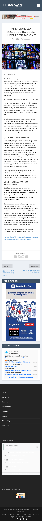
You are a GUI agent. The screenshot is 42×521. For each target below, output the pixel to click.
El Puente (10, 368)
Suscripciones (6, 407)
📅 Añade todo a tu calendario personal (21, 452)
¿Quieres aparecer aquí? (25, 377)
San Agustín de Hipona (12, 449)
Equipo (4, 416)
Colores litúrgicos (11, 366)
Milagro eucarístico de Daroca (19, 463)
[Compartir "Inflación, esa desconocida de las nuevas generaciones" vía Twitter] (19, 257)
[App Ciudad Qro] (21, 312)
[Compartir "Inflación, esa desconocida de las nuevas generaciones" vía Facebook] (15, 257)
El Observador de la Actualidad (17, 356)
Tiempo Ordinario (11, 447)
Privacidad (5, 426)
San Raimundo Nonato (16, 459)
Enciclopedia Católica (14, 364)
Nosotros (5, 411)
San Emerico (13, 466)
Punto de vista (25, 39)
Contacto (5, 402)
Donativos (5, 397)
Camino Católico (12, 360)
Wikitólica (12, 377)
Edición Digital (7, 421)
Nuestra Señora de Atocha (17, 456)
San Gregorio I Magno (16, 470)
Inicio (4, 392)
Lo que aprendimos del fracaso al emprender (20, 374)
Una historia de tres (14, 373)
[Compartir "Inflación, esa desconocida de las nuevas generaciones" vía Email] (23, 257)
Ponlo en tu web (24, 474)
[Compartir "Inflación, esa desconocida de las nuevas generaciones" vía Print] (27, 257)
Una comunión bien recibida (14, 358)
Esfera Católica (13, 353)
